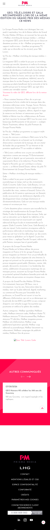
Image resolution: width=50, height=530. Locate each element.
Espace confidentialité (25, 485)
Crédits (25, 495)
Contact (24, 474)
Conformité (25, 490)
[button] (27, 377)
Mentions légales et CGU (25, 479)
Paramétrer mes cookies (25, 500)
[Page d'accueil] (25, 3)
